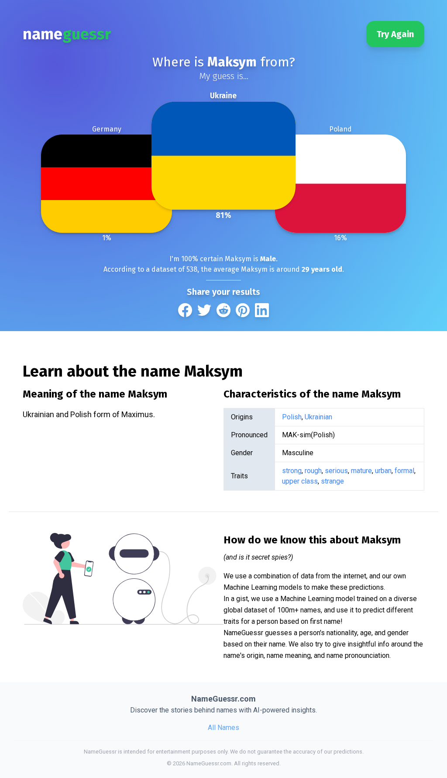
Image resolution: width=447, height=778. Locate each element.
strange (332, 481)
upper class (300, 481)
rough (313, 471)
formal (404, 471)
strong (292, 471)
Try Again (395, 34)
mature (361, 471)
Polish (292, 417)
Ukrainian (318, 417)
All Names (223, 727)
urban (383, 471)
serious (336, 471)
